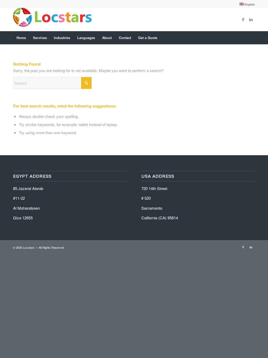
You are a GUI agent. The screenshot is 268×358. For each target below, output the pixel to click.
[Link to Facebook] (243, 19)
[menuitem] (246, 4)
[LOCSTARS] (52, 19)
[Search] (251, 37)
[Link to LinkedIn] (251, 19)
